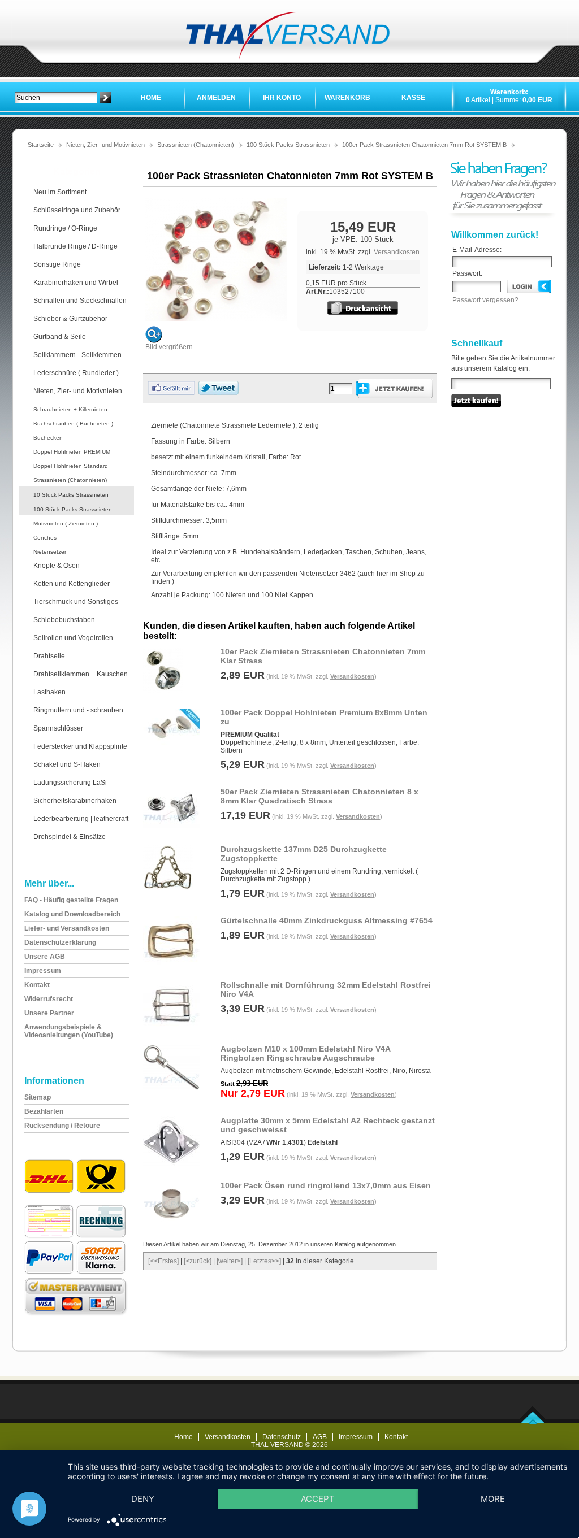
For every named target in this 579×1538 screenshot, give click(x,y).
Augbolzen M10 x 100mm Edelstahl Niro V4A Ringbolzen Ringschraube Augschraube (305, 1053)
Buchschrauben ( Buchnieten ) (73, 423)
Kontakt (396, 1437)
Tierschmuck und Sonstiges (75, 602)
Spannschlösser (58, 728)
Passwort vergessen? (485, 300)
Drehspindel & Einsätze (69, 837)
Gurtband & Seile (59, 337)
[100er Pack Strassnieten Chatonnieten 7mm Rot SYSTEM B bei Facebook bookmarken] (171, 393)
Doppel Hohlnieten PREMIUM (71, 452)
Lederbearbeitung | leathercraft (80, 819)
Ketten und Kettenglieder (71, 584)
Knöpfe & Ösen (56, 566)
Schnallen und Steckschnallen (80, 301)
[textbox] (56, 97)
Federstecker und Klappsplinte (80, 746)
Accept (318, 1498)
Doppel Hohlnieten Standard (70, 466)
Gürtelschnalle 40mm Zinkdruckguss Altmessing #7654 (327, 920)
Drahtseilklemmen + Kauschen (80, 674)
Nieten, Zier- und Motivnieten (105, 144)
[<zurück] (197, 1261)
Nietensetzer (49, 552)
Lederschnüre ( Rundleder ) (76, 373)
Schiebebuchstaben (64, 620)
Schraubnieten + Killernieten (70, 409)
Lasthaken (49, 692)
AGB (320, 1437)
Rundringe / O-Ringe (65, 228)
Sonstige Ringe (57, 264)
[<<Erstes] (163, 1261)
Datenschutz (281, 1437)
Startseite (41, 144)
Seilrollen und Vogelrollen (73, 638)
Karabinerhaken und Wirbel (75, 282)
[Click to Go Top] (533, 1422)
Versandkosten (397, 252)
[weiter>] (230, 1261)
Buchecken (48, 438)
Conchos (45, 538)
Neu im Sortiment (60, 192)
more (493, 1498)
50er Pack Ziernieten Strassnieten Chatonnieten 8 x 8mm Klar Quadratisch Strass (319, 796)
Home (151, 98)
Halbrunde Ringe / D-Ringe (75, 246)
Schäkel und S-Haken (67, 764)
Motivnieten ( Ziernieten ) (65, 523)
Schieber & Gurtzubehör (70, 319)
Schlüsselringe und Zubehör (76, 210)
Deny (142, 1498)
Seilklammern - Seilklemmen (77, 355)
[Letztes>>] (264, 1261)
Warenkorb (347, 98)
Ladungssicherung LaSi (70, 783)
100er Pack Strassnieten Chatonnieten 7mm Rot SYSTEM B (424, 144)
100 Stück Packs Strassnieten (288, 144)
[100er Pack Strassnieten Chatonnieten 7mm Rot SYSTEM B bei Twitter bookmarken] (218, 393)
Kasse (413, 98)
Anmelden (216, 98)
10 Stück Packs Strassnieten (71, 495)
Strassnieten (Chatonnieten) (195, 144)
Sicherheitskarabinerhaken (74, 801)
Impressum (356, 1437)
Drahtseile (49, 656)
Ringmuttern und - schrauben (78, 710)
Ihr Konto (282, 98)
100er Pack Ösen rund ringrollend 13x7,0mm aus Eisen (326, 1185)
